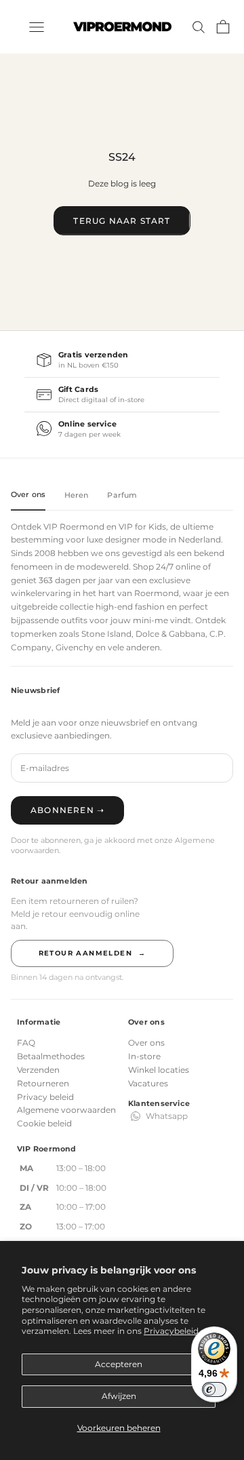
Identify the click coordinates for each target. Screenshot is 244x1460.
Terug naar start (121, 221)
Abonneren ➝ (67, 810)
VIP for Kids (142, 526)
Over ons (146, 1043)
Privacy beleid (45, 1097)
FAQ (26, 1043)
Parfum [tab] (122, 495)
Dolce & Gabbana (170, 634)
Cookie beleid (44, 1123)
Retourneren (43, 1083)
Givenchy (75, 647)
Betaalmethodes (51, 1056)
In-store (144, 1056)
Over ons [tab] (28, 494)
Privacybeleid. (172, 1331)
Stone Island (106, 634)
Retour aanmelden (92, 953)
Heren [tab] (76, 495)
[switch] (214, 1389)
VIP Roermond (73, 526)
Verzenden (38, 1070)
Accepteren (118, 1364)
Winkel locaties (158, 1070)
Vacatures (148, 1083)
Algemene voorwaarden (66, 1110)
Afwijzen (119, 1396)
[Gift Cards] (122, 395)
